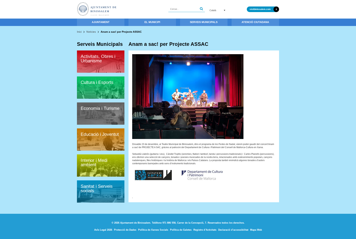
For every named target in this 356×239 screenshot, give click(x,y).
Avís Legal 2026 (103, 229)
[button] (201, 9)
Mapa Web (256, 229)
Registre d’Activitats (204, 229)
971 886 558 (169, 222)
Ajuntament (101, 22)
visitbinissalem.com (260, 9)
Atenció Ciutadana (255, 22)
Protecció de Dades (125, 229)
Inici (79, 31)
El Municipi (152, 22)
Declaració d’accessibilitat (233, 229)
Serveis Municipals (203, 22)
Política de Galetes (181, 229)
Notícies (91, 31)
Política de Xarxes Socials (153, 229)
